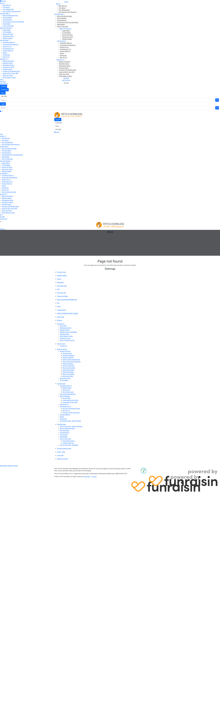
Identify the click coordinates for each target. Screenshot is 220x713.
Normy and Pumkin (69, 368)
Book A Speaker (65, 396)
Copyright (60, 455)
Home (66, 2)
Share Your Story (67, 37)
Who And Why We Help (64, 16)
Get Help (4, 96)
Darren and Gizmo (69, 366)
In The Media (66, 33)
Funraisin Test (61, 293)
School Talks (67, 398)
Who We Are (63, 6)
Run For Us (63, 57)
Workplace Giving (64, 66)
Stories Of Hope (67, 35)
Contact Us (63, 346)
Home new (60, 317)
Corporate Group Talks (70, 402)
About (58, 4)
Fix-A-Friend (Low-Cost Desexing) (67, 22)
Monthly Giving (64, 64)
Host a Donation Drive (9, 192)
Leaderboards (61, 310)
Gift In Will (63, 326)
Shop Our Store (64, 74)
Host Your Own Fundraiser (71, 413)
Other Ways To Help (8, 213)
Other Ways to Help (65, 76)
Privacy (94, 476)
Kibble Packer (67, 388)
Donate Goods (63, 68)
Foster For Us (64, 47)
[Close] (4, 229)
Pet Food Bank (61, 18)
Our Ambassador (64, 10)
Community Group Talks (70, 400)
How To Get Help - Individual (69, 445)
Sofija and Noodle (68, 370)
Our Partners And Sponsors (11, 144)
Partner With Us (65, 51)
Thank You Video (62, 296)
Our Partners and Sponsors (68, 12)
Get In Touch (66, 80)
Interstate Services (69, 441)
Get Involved (61, 384)
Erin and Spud (67, 353)
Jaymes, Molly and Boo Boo (71, 360)
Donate (3, 86)
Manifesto (60, 282)
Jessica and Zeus (68, 376)
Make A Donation (64, 62)
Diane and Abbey (68, 372)
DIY (58, 303)
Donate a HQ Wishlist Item (67, 70)
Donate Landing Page (64, 448)
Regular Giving (64, 330)
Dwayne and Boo (68, 364)
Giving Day (63, 55)
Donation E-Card (65, 338)
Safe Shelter (61, 24)
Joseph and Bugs (68, 357)
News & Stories (62, 349)
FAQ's (59, 306)
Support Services (68, 443)
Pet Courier (66, 390)
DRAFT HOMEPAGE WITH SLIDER (67, 313)
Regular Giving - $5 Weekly (68, 332)
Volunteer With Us (66, 43)
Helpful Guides (67, 39)
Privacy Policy (61, 272)
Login (3, 104)
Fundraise (4, 90)
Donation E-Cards (7, 202)
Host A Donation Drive (67, 340)
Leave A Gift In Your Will (66, 72)
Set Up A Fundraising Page (71, 408)
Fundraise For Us (65, 49)
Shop (2, 93)
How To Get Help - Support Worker (71, 426)
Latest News (66, 31)
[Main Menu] (0, 221)
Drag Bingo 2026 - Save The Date (70, 421)
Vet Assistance (61, 20)
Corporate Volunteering (67, 45)
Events (62, 53)
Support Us (60, 324)
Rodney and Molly (68, 355)
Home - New (61, 452)
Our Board (62, 8)
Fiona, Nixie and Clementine (72, 362)
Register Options (62, 459)
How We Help (61, 424)
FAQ (58, 289)
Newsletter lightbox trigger (9, 466)
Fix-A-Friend (63, 435)
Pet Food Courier (68, 392)
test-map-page (62, 286)
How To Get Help (62, 26)
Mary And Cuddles (68, 374)
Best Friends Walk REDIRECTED (67, 300)
